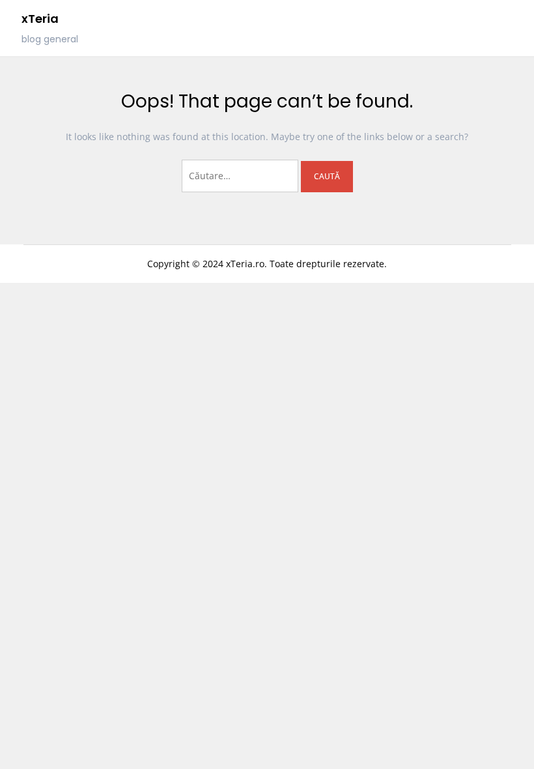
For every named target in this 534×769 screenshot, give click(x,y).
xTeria (40, 18)
